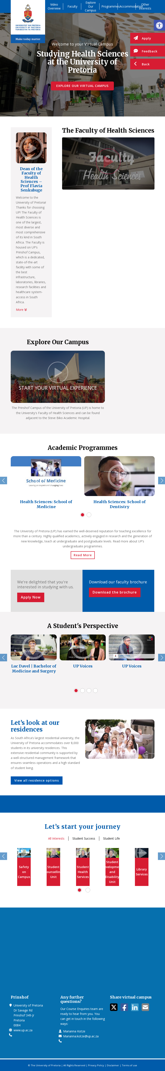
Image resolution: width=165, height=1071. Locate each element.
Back (146, 64)
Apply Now (31, 597)
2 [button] (89, 514)
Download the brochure (115, 592)
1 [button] (82, 514)
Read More (83, 555)
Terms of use (129, 1065)
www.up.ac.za (23, 1030)
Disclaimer (113, 1065)
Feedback (149, 51)
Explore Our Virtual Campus (82, 86)
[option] (46, 483)
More (20, 310)
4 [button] (95, 690)
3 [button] (89, 690)
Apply (146, 38)
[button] (159, 25)
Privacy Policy (96, 1065)
